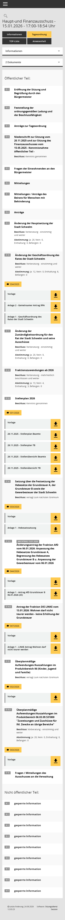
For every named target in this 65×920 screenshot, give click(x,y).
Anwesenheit (39, 41)
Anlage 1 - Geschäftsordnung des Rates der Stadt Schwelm (25, 318)
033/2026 (14, 506)
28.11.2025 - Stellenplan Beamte (24, 434)
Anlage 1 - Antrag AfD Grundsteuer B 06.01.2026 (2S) (26, 593)
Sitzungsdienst (51, 908)
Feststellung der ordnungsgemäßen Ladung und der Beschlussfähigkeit (33, 111)
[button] (55, 295)
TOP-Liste (14, 41)
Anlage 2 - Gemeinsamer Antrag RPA (26, 305)
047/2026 (14, 625)
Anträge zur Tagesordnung (30, 126)
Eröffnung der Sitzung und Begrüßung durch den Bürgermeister (30, 93)
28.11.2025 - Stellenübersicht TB (24, 468)
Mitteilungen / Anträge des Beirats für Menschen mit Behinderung (30, 197)
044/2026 (14, 571)
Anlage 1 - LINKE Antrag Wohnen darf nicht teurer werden (27, 648)
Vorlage (11, 294)
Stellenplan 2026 (25, 398)
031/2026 (14, 412)
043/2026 (14, 749)
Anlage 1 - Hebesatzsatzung (22, 528)
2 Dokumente (13, 62)
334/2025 (14, 284)
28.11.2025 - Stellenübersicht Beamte (27, 456)
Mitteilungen (22, 183)
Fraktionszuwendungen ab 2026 (34, 370)
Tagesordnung (39, 34)
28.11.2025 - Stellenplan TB (21, 445)
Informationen (14, 34)
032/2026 (14, 686)
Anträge (19, 212)
